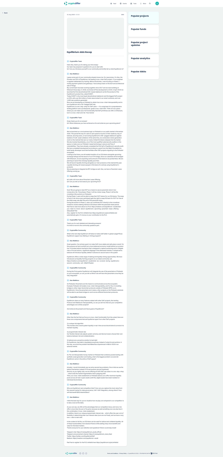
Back (5, 13)
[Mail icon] (86, 453)
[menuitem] (113, 3)
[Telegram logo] (83, 453)
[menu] (128, 3)
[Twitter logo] (80, 453)
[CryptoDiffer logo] (72, 3)
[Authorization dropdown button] (157, 3)
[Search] (149, 3)
